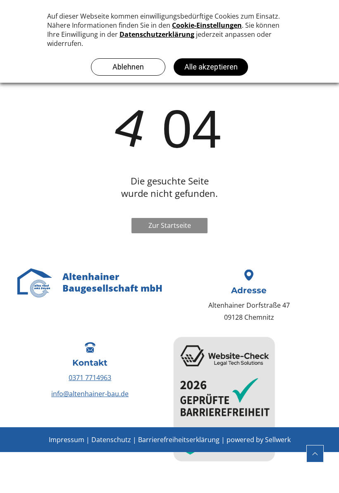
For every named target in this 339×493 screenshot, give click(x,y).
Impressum (66, 439)
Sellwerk (278, 439)
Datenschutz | (113, 439)
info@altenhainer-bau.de (90, 393)
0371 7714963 (90, 377)
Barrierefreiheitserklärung (179, 439)
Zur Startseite (169, 225)
